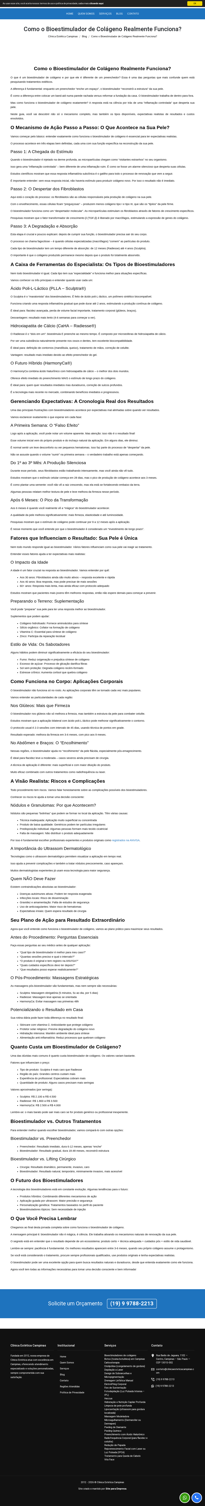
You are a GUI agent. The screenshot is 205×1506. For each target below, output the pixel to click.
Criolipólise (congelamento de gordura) (124, 1366)
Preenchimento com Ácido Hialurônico (124, 1434)
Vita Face (109, 1459)
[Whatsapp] (184, 1498)
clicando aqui (96, 3)
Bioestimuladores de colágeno (120, 1355)
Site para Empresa (116, 1488)
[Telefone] (196, 1498)
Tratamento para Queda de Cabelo (122, 1456)
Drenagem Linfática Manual (118, 1380)
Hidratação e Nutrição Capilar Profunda (124, 1402)
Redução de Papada (114, 1445)
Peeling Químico (112, 1430)
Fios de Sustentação (115, 1387)
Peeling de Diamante (115, 1427)
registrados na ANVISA (126, 840)
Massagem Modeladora (116, 1416)
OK (194, 3)
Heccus (108, 1398)
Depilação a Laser (113, 1369)
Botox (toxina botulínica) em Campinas (124, 1359)
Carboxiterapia (111, 1362)
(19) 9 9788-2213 (132, 1303)
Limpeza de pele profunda (118, 1405)
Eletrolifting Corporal (115, 1384)
